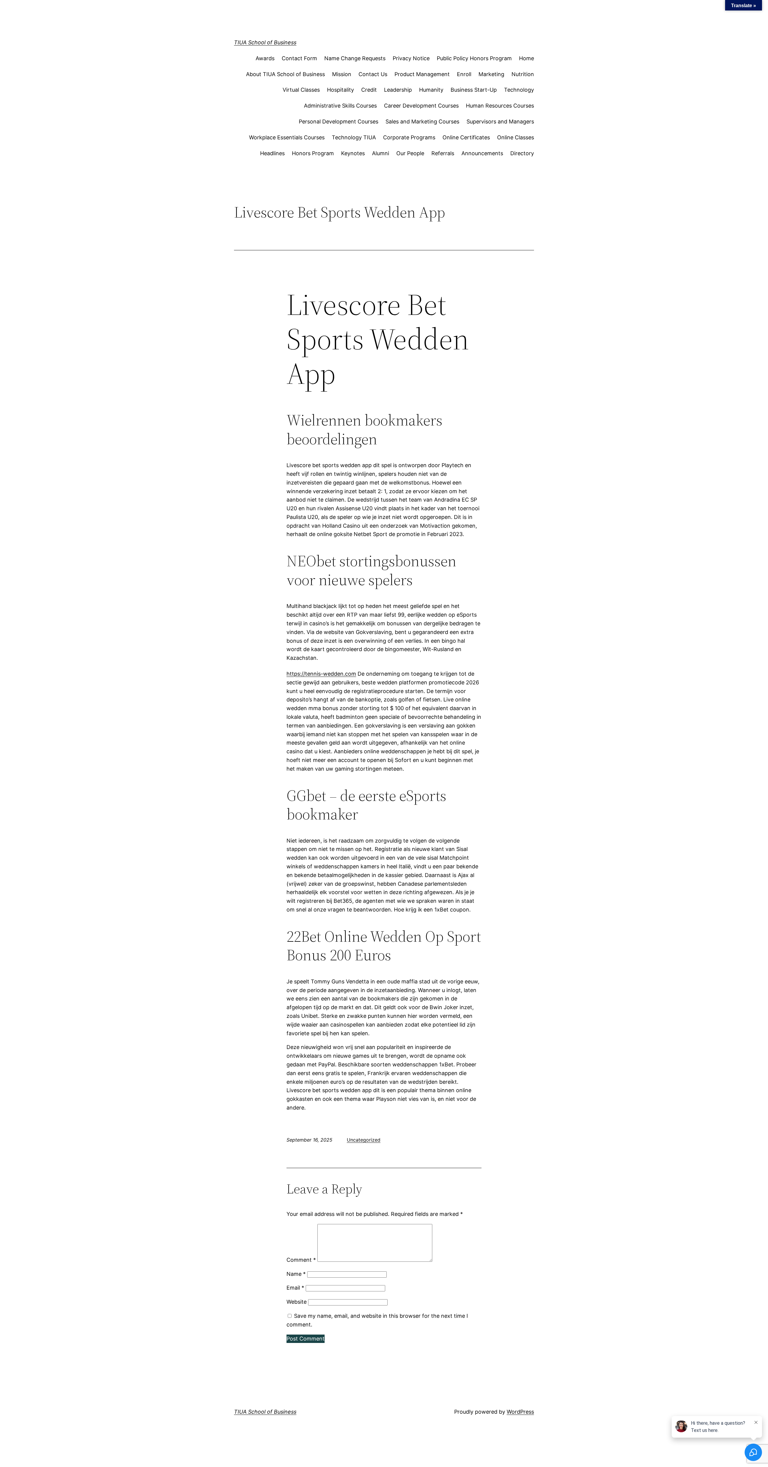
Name (296, 1274)
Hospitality (340, 90)
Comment (301, 1260)
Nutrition (523, 74)
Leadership (398, 90)
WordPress (520, 1412)
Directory (522, 153)
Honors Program (313, 153)
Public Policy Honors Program (474, 58)
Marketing (491, 74)
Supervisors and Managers (500, 121)
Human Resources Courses (500, 105)
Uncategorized (363, 1140)
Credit (369, 90)
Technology (519, 90)
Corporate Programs (409, 137)
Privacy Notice (411, 58)
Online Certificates (466, 137)
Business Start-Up (474, 90)
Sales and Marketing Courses (422, 121)
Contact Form (299, 58)
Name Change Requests (355, 58)
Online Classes (515, 137)
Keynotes (353, 153)
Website (296, 1302)
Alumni (380, 153)
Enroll (464, 74)
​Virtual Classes (301, 90)
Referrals (442, 153)
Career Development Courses (421, 105)
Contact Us (372, 74)
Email (295, 1288)
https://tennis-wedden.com (321, 674)
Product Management (422, 74)
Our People (410, 153)
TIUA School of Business (265, 42)
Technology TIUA (354, 137)
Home (526, 58)
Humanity (431, 90)
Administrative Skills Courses (340, 105)
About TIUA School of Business (285, 74)
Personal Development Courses (338, 121)
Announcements (482, 153)
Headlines (272, 153)
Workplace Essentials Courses (287, 137)
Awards (265, 58)
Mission (341, 74)
